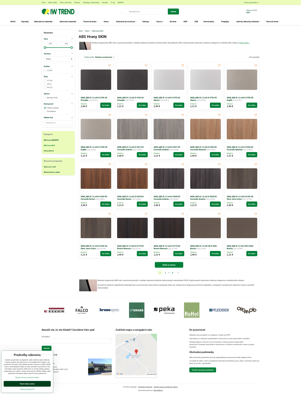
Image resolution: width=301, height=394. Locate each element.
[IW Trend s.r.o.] (100, 367)
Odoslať (46, 348)
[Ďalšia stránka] (178, 272)
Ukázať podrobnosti (27, 389)
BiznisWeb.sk (158, 390)
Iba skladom (51, 111)
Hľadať (173, 11)
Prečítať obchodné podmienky (203, 370)
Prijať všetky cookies (27, 384)
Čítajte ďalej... (244, 43)
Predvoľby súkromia (145, 387)
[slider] (45, 47)
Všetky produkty (53, 108)
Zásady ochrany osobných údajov (166, 387)
